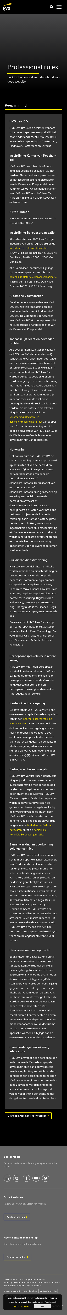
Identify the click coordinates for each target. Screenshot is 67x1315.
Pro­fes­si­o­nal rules (48, 1291)
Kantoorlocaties (16, 1217)
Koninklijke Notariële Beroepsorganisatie (33, 277)
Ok (42, 1306)
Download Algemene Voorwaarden (27, 1115)
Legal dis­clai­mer (30, 1291)
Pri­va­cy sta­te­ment (12, 1291)
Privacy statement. (22, 1306)
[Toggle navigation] (59, 7)
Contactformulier (16, 1257)
